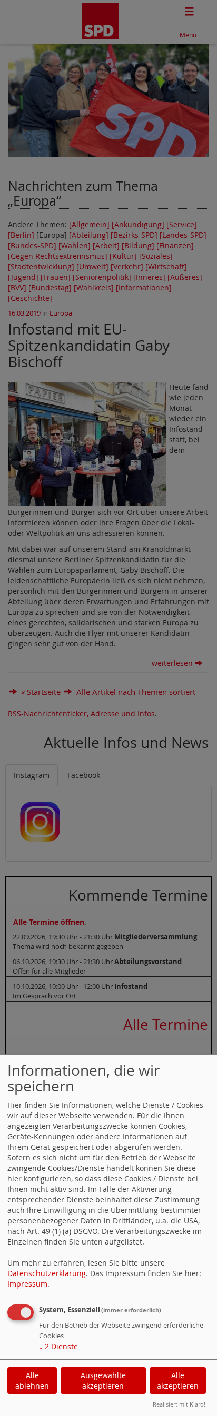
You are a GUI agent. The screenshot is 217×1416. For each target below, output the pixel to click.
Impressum (27, 1284)
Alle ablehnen (32, 1380)
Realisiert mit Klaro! (179, 1404)
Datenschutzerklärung (46, 1273)
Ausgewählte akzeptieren (103, 1380)
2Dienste (58, 1346)
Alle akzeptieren (178, 1380)
